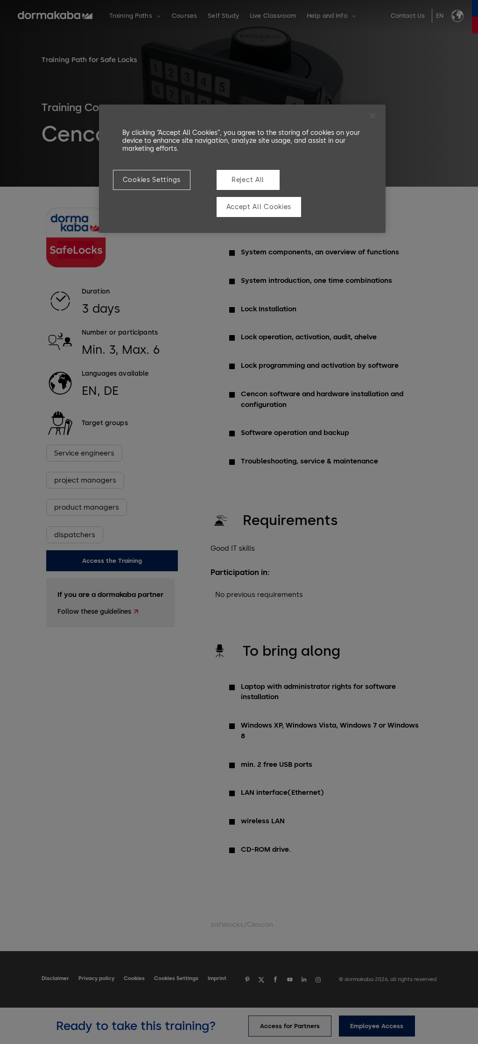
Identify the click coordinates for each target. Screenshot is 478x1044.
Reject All (248, 180)
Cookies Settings (152, 180)
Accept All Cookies (259, 207)
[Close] (372, 115)
